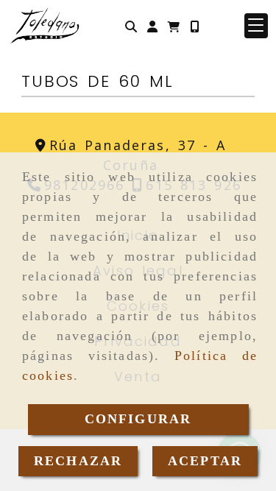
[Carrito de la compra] (174, 26)
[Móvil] (194, 26)
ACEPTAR (205, 460)
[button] (152, 26)
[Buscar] (131, 26)
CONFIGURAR (138, 418)
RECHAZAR (78, 460)
